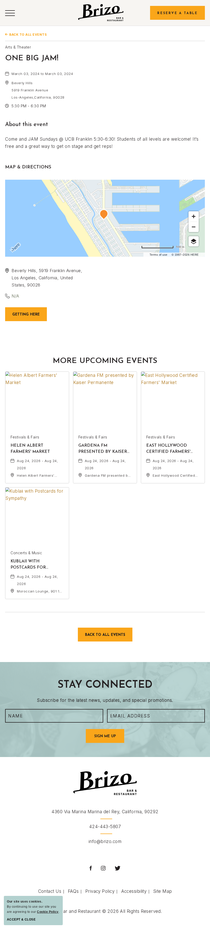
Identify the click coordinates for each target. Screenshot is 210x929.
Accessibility (134, 891)
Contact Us (49, 891)
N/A (15, 296)
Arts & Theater (18, 47)
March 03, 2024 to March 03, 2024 (42, 74)
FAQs (73, 891)
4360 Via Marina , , (104, 811)
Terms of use (158, 254)
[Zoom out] (193, 227)
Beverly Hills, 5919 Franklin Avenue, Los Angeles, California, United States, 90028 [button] (47, 278)
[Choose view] (193, 241)
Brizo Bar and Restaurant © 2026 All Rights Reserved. (105, 911)
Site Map (162, 891)
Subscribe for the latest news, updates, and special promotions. (105, 700)
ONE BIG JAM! (31, 58)
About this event (26, 125)
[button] (10, 12)
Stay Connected (105, 685)
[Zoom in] (193, 216)
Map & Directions (28, 167)
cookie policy (48, 912)
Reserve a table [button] (177, 13)
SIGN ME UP (109, 738)
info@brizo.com (105, 841)
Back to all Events (28, 34)
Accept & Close (21, 919)
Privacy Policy (99, 891)
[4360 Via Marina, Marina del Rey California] (100, 12)
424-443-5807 (105, 826)
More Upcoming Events (105, 361)
